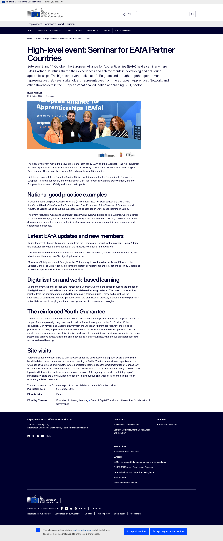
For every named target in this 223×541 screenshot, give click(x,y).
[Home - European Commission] (48, 13)
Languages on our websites (68, 513)
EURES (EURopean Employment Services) (134, 467)
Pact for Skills (120, 477)
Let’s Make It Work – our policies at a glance (134, 472)
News (68, 30)
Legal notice (119, 513)
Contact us (96, 508)
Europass (118, 456)
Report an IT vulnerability (39, 513)
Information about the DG (169, 424)
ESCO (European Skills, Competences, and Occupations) (140, 462)
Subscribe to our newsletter (126, 424)
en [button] (129, 14)
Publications (92, 30)
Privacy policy (103, 513)
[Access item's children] (60, 30)
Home (30, 30)
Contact (106, 30)
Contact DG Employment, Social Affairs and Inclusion (132, 431)
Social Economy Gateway (126, 482)
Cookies (88, 513)
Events (79, 30)
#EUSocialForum (123, 30)
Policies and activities (48, 30)
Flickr (48, 436)
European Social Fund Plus (126, 451)
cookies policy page (82, 530)
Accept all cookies (136, 531)
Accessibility (135, 513)
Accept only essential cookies (168, 531)
